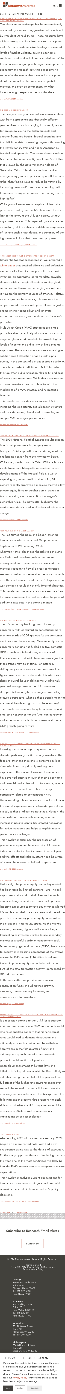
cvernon (3, 99)
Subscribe (32, 1243)
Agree (8, 1388)
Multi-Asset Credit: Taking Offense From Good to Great (27, 256)
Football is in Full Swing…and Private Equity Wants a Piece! (29, 436)
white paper (7, 265)
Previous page (5, 1212)
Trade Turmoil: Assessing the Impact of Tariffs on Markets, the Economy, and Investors (31, 20)
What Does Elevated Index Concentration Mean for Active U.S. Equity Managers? (30, 745)
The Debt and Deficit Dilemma (14, 110)
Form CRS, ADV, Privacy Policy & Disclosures (32, 1267)
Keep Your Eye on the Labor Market (17, 531)
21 (18, 1212)
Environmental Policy (33, 1269)
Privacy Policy (20, 1377)
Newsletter (19, 99)
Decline (20, 1388)
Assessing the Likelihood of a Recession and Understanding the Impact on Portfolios (31, 1016)
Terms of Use (32, 1264)
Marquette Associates (19, 4)
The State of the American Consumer (18, 620)
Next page (23, 1212)
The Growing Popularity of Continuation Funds (23, 880)
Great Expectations (9, 1134)
